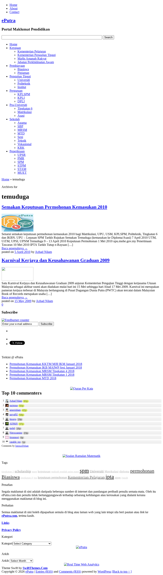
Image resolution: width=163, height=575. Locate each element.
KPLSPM (23, 94)
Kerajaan (15, 48)
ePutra (9, 20)
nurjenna (14, 405)
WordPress (104, 571)
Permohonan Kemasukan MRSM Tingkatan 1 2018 (42, 374)
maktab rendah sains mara (65, 471)
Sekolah (15, 119)
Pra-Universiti (18, 105)
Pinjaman (23, 72)
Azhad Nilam (43, 252)
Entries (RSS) (44, 571)
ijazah (124, 477)
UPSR (21, 154)
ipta (110, 477)
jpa (35, 477)
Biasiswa (23, 69)
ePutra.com (9, 515)
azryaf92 (14, 414)
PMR (20, 158)
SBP (20, 126)
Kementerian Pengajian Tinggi (36, 55)
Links (5, 522)
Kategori (7, 543)
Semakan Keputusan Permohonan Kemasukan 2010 (54, 207)
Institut (21, 87)
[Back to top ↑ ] (122, 571)
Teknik (21, 140)
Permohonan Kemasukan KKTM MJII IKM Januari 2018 (46, 364)
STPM (21, 165)
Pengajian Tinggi (20, 76)
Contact (14, 12)
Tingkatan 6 (24, 108)
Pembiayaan (17, 65)
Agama (22, 122)
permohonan (142, 470)
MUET (22, 172)
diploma (124, 471)
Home (13, 5)
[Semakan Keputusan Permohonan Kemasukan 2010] (17, 230)
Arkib (5, 560)
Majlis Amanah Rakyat (31, 58)
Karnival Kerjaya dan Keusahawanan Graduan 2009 (56, 260)
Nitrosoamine (16, 432)
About (13, 8)
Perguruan (16, 90)
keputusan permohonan (52, 477)
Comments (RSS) (70, 571)
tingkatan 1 (8, 471)
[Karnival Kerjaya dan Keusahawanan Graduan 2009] (17, 279)
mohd (12, 428)
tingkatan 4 (26, 477)
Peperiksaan (17, 151)
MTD (21, 133)
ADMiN (14, 423)
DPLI (21, 101)
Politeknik (23, 83)
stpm (118, 477)
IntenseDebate (22, 445)
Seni (20, 137)
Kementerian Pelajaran (31, 51)
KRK (20, 147)
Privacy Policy (11, 530)
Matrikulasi (24, 112)
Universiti (23, 80)
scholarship (23, 471)
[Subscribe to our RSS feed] (15, 320)
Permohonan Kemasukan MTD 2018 (33, 378)
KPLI (21, 97)
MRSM (22, 130)
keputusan (44, 471)
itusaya (13, 419)
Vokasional (24, 144)
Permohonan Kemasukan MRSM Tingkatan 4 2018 (42, 371)
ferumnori (14, 437)
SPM (20, 162)
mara (34, 471)
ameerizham (15, 410)
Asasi (20, 115)
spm (84, 471)
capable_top (15, 442)
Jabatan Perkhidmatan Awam (35, 62)
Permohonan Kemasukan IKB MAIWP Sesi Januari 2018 (46, 367)
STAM (21, 169)
